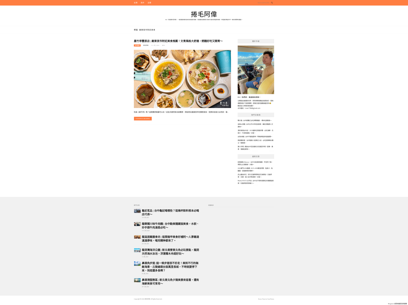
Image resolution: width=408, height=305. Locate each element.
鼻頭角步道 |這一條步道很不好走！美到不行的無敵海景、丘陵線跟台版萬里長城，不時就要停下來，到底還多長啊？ (170, 267)
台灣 (135, 3)
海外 (142, 3)
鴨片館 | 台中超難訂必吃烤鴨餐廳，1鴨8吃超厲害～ (255, 120)
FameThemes (270, 299)
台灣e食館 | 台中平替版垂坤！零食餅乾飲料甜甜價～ (255, 136)
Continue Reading (143, 118)
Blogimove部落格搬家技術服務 (397, 303)
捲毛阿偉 (204, 14)
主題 (149, 3)
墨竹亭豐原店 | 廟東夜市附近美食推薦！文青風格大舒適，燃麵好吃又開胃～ (178, 41)
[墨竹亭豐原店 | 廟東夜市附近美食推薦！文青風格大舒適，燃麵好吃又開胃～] (182, 79)
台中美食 (137, 45)
